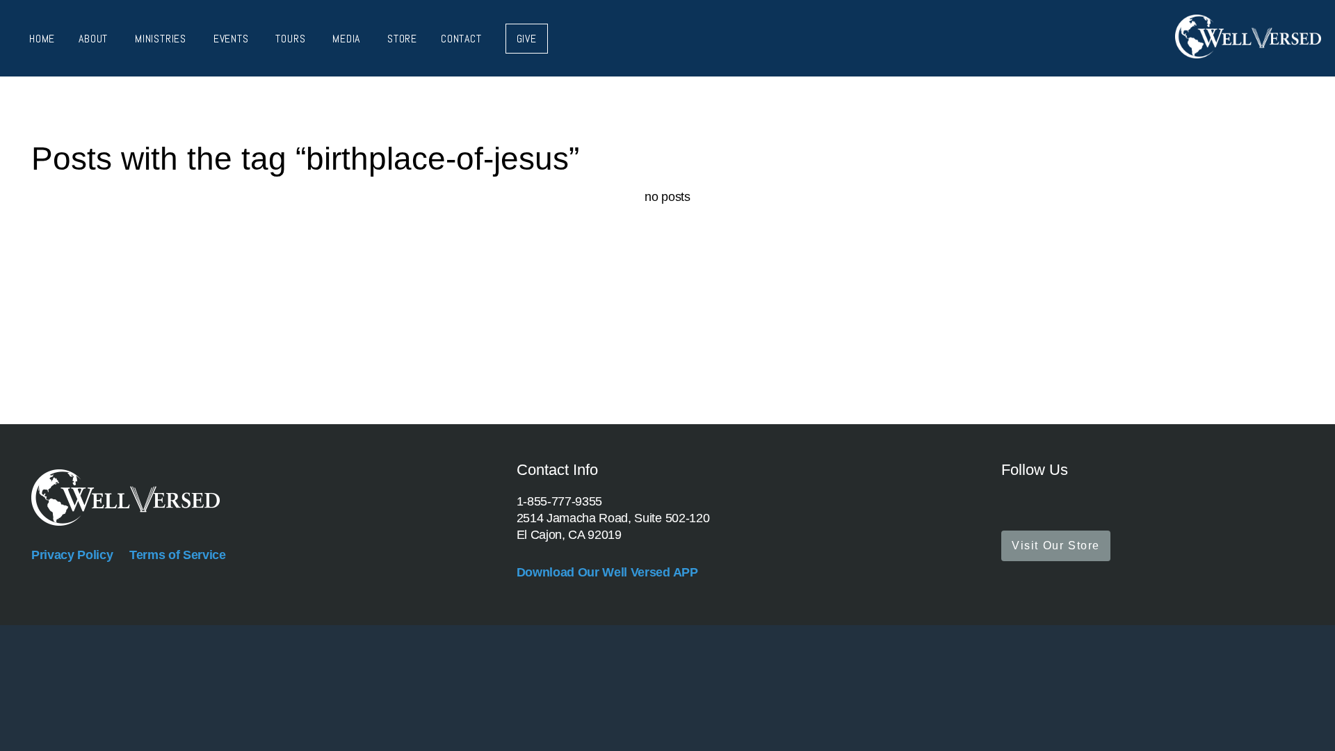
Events (232, 38)
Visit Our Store (1056, 545)
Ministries (162, 38)
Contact (461, 38)
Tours (292, 38)
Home (42, 38)
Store (402, 38)
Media (348, 38)
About (95, 38)
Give (527, 38)
